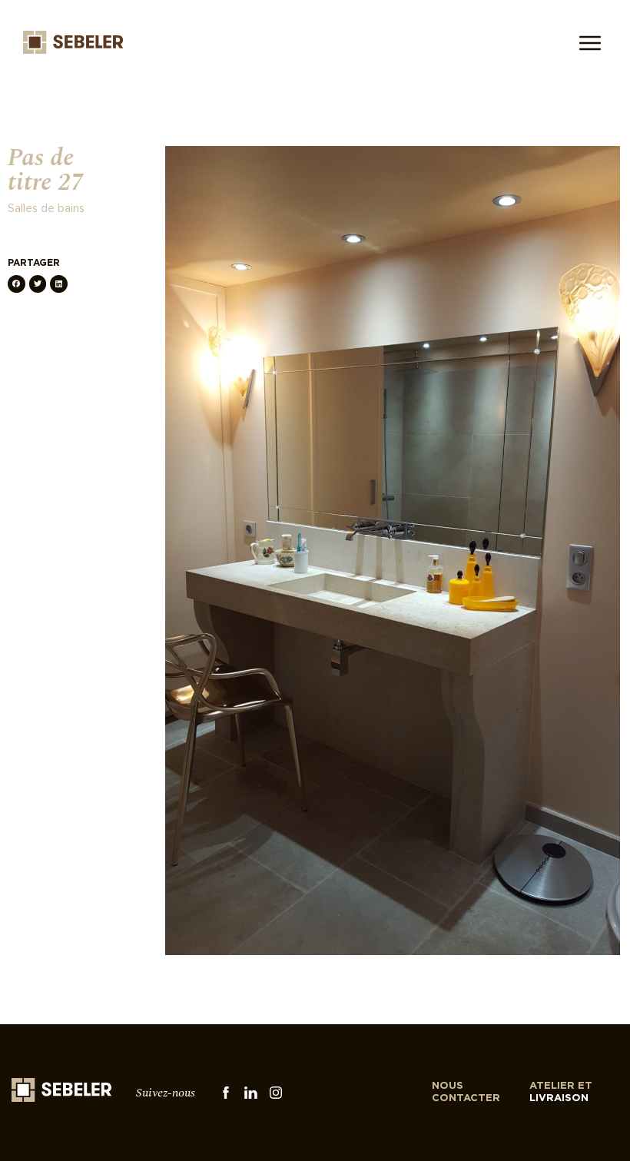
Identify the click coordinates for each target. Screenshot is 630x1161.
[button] (16, 284)
